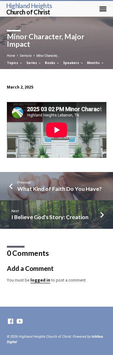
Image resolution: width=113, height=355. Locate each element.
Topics (13, 63)
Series (32, 63)
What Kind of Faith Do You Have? (59, 188)
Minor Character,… (48, 55)
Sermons (26, 55)
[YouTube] (19, 321)
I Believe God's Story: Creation (50, 216)
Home (11, 55)
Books (50, 63)
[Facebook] (10, 321)
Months (94, 63)
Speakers (71, 63)
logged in (40, 280)
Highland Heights (29, 9)
